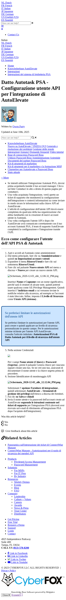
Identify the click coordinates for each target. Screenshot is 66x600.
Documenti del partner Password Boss (27, 160)
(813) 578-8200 (21, 547)
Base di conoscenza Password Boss (26, 155)
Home (11, 65)
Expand (16, 595)
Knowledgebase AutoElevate (22, 68)
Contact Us (13, 34)
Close (5, 595)
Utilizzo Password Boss (20, 157)
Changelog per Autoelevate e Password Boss (30, 169)
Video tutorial (57, 152)
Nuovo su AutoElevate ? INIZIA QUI (27, 146)
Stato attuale (14, 172)
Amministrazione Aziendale (46, 157)
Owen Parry (18, 126)
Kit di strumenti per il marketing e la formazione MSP (35, 166)
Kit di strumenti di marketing (22, 163)
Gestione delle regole (43, 149)
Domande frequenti (39, 152)
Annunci (24, 152)
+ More (5, 177)
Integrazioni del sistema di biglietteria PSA (29, 74)
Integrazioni (14, 71)
